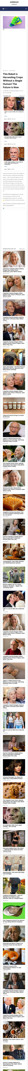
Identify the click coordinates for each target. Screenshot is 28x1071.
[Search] (26, 8)
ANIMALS (14, 2)
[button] (14, 22)
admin (6, 70)
